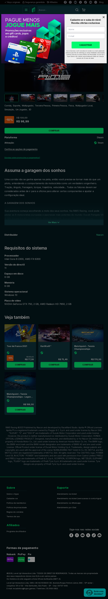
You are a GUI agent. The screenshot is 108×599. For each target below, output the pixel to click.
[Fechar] (104, 17)
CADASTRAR (85, 45)
